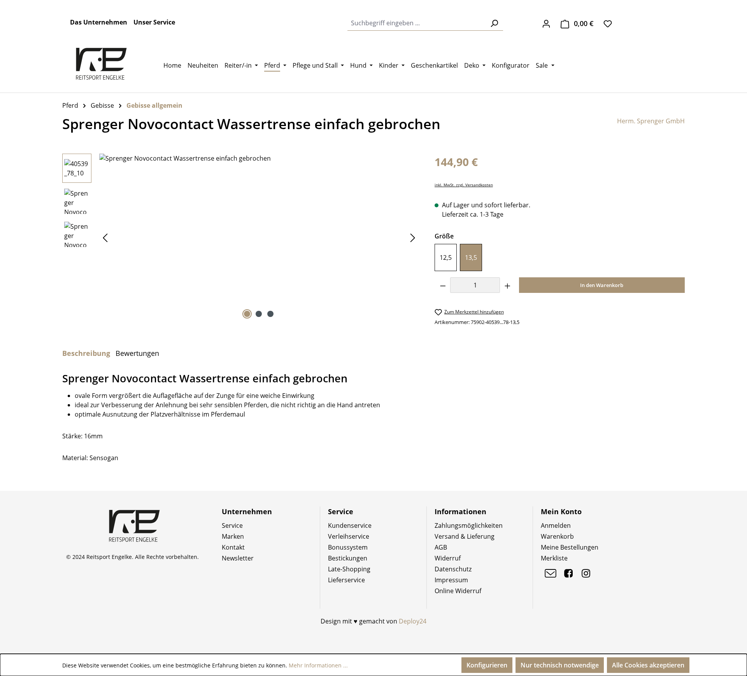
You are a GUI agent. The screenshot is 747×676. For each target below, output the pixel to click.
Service (232, 525)
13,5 (471, 257)
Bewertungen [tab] (137, 353)
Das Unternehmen (98, 22)
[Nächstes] (413, 237)
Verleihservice (348, 536)
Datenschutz (453, 569)
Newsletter (238, 558)
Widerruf (448, 558)
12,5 (446, 257)
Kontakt (233, 547)
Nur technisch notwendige (560, 665)
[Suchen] (494, 23)
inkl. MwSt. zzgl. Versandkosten (464, 184)
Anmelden (556, 525)
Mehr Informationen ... (318, 665)
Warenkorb (557, 536)
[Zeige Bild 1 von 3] (247, 314)
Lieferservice (346, 580)
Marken (233, 536)
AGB (441, 547)
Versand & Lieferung (464, 536)
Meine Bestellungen (569, 547)
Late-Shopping (349, 569)
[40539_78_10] (259, 237)
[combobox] (416, 23)
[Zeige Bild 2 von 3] (259, 314)
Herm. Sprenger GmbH (651, 121)
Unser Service (154, 22)
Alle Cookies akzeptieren (648, 665)
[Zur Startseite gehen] (101, 63)
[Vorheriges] (105, 237)
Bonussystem (348, 547)
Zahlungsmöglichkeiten (469, 525)
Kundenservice (350, 525)
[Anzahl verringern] (443, 285)
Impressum (451, 580)
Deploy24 (412, 621)
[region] (240, 237)
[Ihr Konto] (546, 23)
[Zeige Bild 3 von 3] (270, 314)
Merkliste (554, 558)
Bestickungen (347, 558)
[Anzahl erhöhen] (508, 285)
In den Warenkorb (601, 285)
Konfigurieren (486, 665)
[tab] (86, 353)
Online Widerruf (458, 591)
